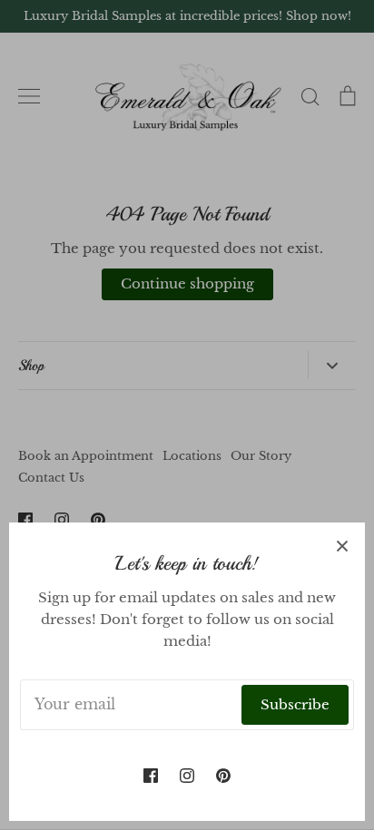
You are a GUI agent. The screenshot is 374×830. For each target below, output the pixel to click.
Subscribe (295, 704)
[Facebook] (151, 775)
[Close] (342, 545)
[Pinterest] (223, 775)
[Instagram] (187, 775)
